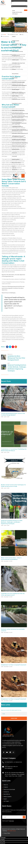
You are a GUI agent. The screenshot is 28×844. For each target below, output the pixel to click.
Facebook (2, 843)
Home (13, 10)
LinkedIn (2, 839)
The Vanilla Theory (11, 830)
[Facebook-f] (3, 752)
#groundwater (6, 235)
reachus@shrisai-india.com (11, 766)
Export (5, 799)
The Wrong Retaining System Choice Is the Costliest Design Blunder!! (13, 414)
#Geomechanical (17, 245)
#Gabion (15, 238)
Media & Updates (7, 796)
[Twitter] (10, 347)
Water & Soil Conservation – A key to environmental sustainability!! (11, 558)
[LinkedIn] (16, 347)
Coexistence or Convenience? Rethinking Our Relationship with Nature (14, 449)
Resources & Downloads (9, 789)
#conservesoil (19, 95)
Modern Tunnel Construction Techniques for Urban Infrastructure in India (13, 485)
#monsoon (6, 206)
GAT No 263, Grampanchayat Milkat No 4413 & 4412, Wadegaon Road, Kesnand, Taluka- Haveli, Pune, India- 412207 (14, 774)
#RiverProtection (7, 239)
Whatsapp (3, 837)
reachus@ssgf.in (8, 768)
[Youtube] (6, 752)
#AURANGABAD (5, 265)
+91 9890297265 (18, 762)
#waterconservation (8, 221)
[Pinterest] (13, 347)
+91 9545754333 (9, 762)
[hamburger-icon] (25, 10)
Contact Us (6, 791)
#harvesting (6, 189)
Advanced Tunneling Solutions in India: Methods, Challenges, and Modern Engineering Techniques (11, 522)
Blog (22, 34)
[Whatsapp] (13, 752)
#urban (6, 208)
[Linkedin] (10, 752)
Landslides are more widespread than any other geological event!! (16, 358)
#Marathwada (13, 265)
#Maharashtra (16, 250)
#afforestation (9, 213)
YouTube (2, 841)
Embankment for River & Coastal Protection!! (13, 665)
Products (6, 787)
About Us (6, 784)
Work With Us (7, 794)
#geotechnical (7, 245)
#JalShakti (9, 196)
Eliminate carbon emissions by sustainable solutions (13, 630)
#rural (11, 208)
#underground (11, 226)
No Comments (6, 36)
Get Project (6, 801)
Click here (11, 821)
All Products (15, 13)
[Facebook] (7, 347)
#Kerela (18, 214)
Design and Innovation (17, 12)
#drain (5, 193)
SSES (5, 34)
